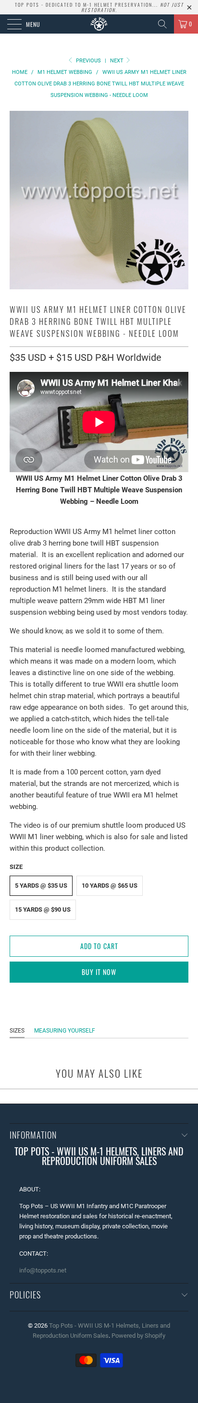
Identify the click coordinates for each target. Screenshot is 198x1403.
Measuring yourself (64, 1030)
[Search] (162, 24)
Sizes (17, 1030)
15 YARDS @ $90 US (43, 909)
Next (117, 61)
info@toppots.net (42, 1270)
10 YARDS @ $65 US (109, 885)
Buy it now (99, 972)
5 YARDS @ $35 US (41, 885)
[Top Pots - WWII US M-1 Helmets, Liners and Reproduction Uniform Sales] (99, 24)
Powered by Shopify (138, 1335)
